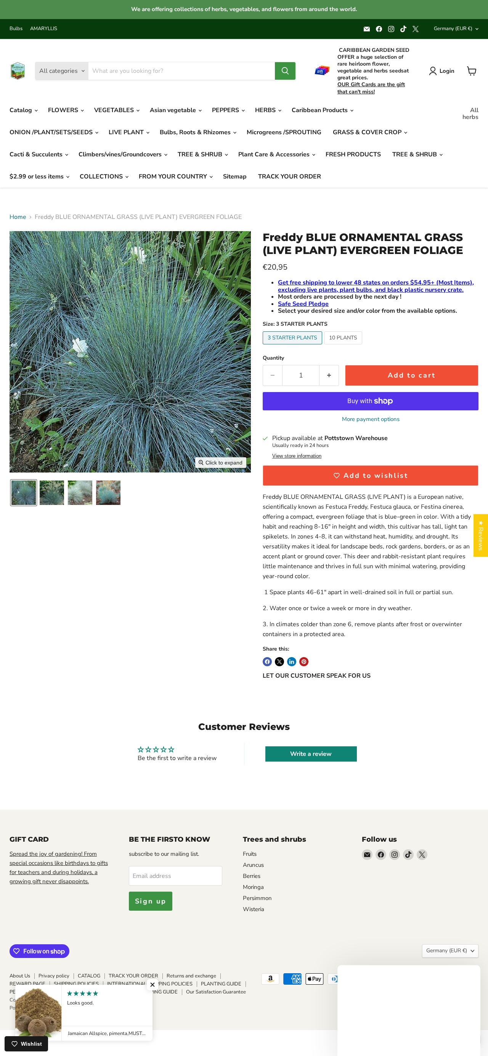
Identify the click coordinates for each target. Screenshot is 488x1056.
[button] (24, 493)
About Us (20, 975)
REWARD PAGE (27, 983)
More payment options (371, 419)
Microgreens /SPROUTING (284, 132)
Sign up (151, 901)
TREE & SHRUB (201, 154)
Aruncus (253, 865)
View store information (296, 456)
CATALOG (89, 975)
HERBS (266, 110)
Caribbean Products (320, 110)
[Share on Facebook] (267, 661)
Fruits (250, 854)
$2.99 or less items (37, 176)
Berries (251, 876)
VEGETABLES (114, 110)
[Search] (285, 71)
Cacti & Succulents (37, 154)
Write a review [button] (311, 754)
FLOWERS (64, 110)
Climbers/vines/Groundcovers (121, 154)
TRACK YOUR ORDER (289, 176)
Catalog (22, 110)
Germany (453, 28)
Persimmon (257, 898)
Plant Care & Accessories (274, 154)
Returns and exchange (191, 975)
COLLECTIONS (102, 176)
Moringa (253, 887)
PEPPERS (226, 110)
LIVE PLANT (127, 132)
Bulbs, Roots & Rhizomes (196, 132)
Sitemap (235, 176)
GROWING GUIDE (157, 991)
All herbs (470, 113)
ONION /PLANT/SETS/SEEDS (52, 132)
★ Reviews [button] (481, 535)
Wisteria (253, 909)
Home (18, 217)
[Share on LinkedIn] (291, 661)
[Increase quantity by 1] (329, 375)
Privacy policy (54, 975)
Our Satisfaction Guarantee (216, 991)
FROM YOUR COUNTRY (174, 176)
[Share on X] (279, 661)
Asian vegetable (173, 110)
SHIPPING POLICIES (76, 983)
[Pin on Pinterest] (303, 661)
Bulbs (16, 29)
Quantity (273, 358)
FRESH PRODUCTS (353, 154)
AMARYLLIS (43, 29)
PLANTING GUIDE (221, 983)
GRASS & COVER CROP (368, 132)
